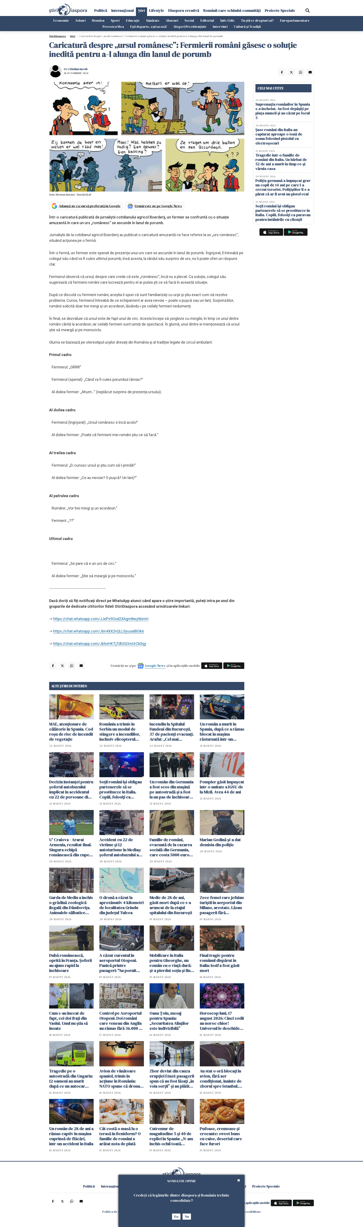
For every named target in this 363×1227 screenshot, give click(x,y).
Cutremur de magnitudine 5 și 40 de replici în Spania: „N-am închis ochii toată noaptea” (171, 1136)
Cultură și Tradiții (247, 26)
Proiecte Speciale (280, 10)
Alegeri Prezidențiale (189, 26)
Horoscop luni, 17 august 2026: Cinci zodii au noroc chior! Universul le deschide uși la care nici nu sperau (222, 1021)
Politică (100, 10)
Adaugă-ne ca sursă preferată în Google (90, 206)
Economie (61, 20)
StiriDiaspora (57, 36)
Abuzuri (172, 20)
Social (189, 20)
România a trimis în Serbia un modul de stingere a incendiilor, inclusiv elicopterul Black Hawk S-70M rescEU (119, 731)
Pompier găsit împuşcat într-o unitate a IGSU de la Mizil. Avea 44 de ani (222, 786)
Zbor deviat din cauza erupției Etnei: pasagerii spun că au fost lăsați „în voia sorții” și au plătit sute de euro (172, 1078)
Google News (155, 665)
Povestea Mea (113, 26)
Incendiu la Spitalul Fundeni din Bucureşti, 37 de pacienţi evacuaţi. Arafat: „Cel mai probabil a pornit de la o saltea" (172, 731)
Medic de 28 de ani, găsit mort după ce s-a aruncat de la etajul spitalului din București (171, 905)
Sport (115, 20)
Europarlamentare (295, 20)
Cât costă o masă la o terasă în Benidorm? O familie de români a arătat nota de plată (120, 1136)
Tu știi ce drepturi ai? (257, 20)
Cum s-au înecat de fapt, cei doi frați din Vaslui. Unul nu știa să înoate (68, 1021)
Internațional (122, 10)
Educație (133, 20)
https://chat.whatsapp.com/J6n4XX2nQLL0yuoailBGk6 (98, 631)
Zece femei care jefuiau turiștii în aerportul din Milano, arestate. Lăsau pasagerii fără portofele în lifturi (222, 905)
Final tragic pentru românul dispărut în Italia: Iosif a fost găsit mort (220, 963)
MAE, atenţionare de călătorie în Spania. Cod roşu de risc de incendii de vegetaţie (71, 731)
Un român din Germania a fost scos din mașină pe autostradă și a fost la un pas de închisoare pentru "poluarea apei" (171, 789)
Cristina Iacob (78, 69)
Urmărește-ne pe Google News (158, 206)
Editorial (207, 20)
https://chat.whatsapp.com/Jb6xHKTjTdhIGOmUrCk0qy (99, 643)
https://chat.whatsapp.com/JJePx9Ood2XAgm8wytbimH (101, 619)
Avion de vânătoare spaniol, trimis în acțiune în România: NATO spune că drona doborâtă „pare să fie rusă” (119, 1078)
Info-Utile (227, 20)
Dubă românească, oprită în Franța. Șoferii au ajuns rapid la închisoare (70, 963)
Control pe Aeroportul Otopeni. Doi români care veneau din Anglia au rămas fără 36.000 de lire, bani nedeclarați (121, 1021)
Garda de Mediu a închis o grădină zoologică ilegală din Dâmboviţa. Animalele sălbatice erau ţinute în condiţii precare (71, 905)
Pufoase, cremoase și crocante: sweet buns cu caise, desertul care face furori (221, 1136)
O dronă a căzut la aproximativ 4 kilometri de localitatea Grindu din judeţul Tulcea (121, 905)
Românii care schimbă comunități (232, 10)
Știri (141, 10)
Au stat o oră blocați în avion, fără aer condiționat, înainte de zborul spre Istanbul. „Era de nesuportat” (221, 1078)
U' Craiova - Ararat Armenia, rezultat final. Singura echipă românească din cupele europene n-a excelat (71, 847)
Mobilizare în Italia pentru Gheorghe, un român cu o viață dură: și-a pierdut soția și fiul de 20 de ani (170, 963)
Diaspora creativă (183, 10)
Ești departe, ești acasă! (148, 26)
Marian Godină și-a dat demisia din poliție (220, 842)
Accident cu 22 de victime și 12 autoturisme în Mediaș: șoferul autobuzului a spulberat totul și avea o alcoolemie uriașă (121, 847)
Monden (98, 20)
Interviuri (220, 26)
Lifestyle (156, 10)
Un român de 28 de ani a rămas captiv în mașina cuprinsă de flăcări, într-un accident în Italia (71, 1136)
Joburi (80, 20)
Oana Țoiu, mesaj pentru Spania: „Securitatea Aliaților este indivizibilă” (169, 1021)
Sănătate (152, 20)
